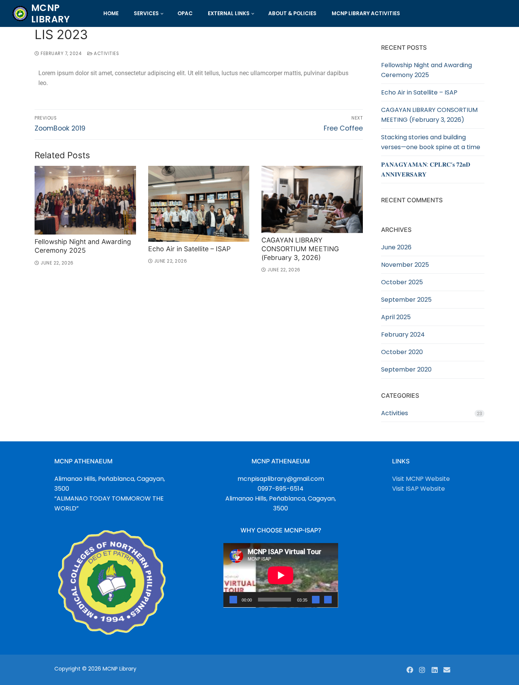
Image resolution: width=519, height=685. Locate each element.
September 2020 (406, 369)
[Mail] (447, 670)
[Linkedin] (435, 670)
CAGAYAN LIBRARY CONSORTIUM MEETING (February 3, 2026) (300, 248)
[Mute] (316, 599)
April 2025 (396, 317)
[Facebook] (410, 670)
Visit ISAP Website (418, 488)
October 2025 (402, 282)
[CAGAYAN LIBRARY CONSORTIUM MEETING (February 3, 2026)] (312, 199)
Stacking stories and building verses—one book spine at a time (430, 142)
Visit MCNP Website (421, 478)
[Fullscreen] (328, 599)
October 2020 (402, 352)
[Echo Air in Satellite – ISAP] (199, 204)
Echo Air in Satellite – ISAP (189, 249)
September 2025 (406, 299)
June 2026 (396, 247)
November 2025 (405, 264)
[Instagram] (422, 670)
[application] (280, 575)
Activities (106, 53)
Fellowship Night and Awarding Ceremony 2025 (83, 246)
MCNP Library (50, 13)
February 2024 (403, 334)
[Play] (233, 599)
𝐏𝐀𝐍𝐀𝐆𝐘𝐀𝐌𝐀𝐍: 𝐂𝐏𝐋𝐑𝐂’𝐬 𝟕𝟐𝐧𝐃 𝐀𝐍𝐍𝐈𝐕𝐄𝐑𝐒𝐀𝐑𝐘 (425, 169)
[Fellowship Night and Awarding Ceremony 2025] (85, 200)
